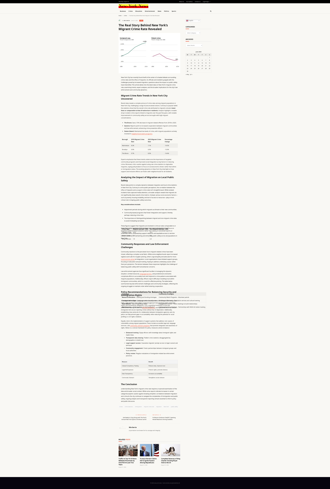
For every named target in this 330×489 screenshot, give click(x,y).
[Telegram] (112, 121)
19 (198, 66)
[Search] (210, 11)
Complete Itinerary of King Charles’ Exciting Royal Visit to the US (170, 461)
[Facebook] (112, 81)
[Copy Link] (112, 103)
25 (195, 68)
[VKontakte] (112, 117)
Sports (174, 11)
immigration (138, 406)
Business (123, 11)
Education (138, 11)
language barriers (146, 274)
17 (191, 66)
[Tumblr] (112, 108)
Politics (166, 11)
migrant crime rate (149, 406)
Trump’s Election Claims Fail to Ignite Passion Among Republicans (148, 461)
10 (191, 63)
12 (198, 63)
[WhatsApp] (112, 125)
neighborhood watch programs (142, 134)
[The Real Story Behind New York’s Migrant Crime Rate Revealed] (149, 53)
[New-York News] (133, 6)
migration (159, 406)
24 (191, 68)
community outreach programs (140, 325)
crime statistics (129, 406)
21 (206, 66)
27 (202, 68)
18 (195, 66)
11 (195, 63)
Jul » (191, 74)
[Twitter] (112, 86)
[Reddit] (112, 112)
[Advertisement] (169, 5)
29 (209, 68)
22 (209, 66)
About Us (181, 1)
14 (206, 63)
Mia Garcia (127, 20)
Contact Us (197, 1)
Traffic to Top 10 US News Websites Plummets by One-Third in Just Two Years (128, 462)
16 (187, 66)
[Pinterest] (112, 95)
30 (187, 71)
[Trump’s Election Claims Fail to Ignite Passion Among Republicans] (149, 450)
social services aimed (128, 259)
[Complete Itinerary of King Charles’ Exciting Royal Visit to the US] (170, 450)
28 (206, 68)
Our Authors (189, 1)
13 (202, 63)
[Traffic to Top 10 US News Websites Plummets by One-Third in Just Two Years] (128, 450)
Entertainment (150, 11)
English (190, 20)
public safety (174, 406)
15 (209, 63)
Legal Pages (206, 1)
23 (187, 68)
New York (166, 406)
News (159, 11)
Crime (130, 11)
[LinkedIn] (112, 90)
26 (198, 68)
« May (187, 74)
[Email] (112, 99)
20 (202, 66)
